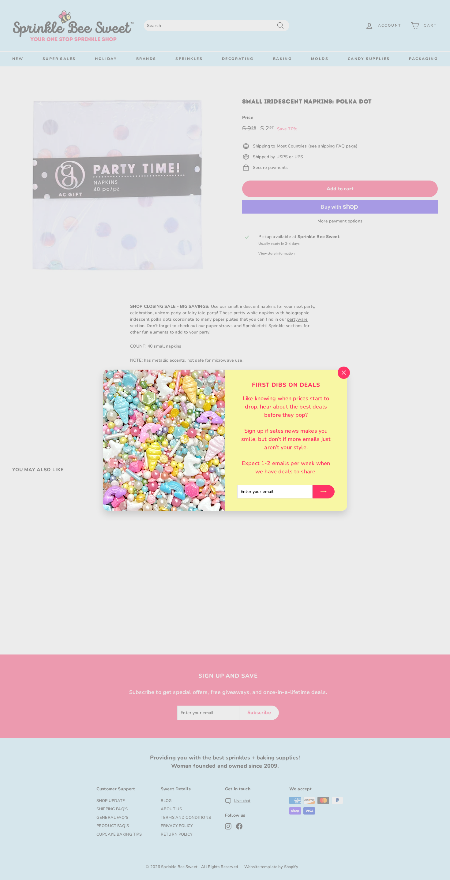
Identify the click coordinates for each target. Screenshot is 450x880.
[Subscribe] (324, 491)
